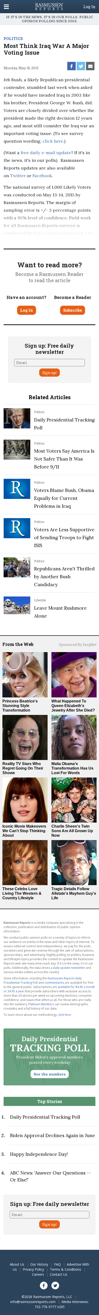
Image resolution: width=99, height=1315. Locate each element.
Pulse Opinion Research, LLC (63, 233)
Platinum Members (41, 1004)
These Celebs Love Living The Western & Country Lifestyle (22, 893)
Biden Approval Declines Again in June (52, 1135)
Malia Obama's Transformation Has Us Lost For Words (72, 768)
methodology (26, 241)
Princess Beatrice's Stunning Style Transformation (20, 705)
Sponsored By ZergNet (78, 644)
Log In (89, 7)
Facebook (42, 175)
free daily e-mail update (46, 152)
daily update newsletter (69, 968)
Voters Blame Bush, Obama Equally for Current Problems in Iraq (64, 498)
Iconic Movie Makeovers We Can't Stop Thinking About (24, 830)
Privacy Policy (33, 1269)
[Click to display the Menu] (6, 6)
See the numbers (50, 1074)
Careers (38, 1274)
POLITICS (13, 38)
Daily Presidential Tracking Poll (45, 1117)
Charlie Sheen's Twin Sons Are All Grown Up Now (72, 830)
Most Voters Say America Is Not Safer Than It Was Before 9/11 (64, 459)
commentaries (54, 983)
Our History (39, 1264)
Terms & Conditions (65, 1269)
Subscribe (72, 310)
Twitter (17, 175)
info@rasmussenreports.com (33, 1301)
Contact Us (58, 1274)
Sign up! (49, 372)
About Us (17, 1264)
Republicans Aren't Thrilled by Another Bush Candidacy (64, 576)
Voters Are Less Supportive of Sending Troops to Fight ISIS (64, 537)
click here (53, 141)
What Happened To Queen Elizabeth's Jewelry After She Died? (73, 705)
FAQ (57, 1264)
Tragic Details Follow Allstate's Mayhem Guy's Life (73, 893)
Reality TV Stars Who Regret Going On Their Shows (22, 768)
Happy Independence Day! (39, 1154)
